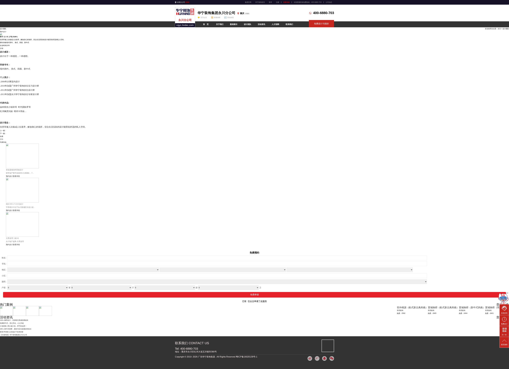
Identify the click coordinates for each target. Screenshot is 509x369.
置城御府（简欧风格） (497, 307)
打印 (1, 139)
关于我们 (219, 24)
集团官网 (248, 2)
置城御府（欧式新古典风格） (443, 307)
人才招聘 (275, 24)
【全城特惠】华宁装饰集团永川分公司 (13, 335)
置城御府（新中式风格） (472, 307)
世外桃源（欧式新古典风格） (412, 307)
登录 (270, 2)
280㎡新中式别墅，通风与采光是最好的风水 (15, 329)
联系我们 (289, 24)
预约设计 (3, 32)
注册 (277, 2)
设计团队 (247, 24)
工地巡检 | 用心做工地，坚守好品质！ (13, 326)
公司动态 (329, 2)
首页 (499, 29)
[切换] (187, 2)
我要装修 (286, 2)
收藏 (1, 136)
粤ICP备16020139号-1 (246, 357)
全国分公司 (181, 2)
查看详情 (16, 176)
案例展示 (233, 24)
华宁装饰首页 (260, 2)
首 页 (206, 24)
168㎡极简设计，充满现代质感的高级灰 (14, 320)
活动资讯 (261, 24)
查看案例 (488, 310)
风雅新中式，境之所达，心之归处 (12, 323)
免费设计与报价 (321, 24)
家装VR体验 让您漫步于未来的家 (11, 332)
